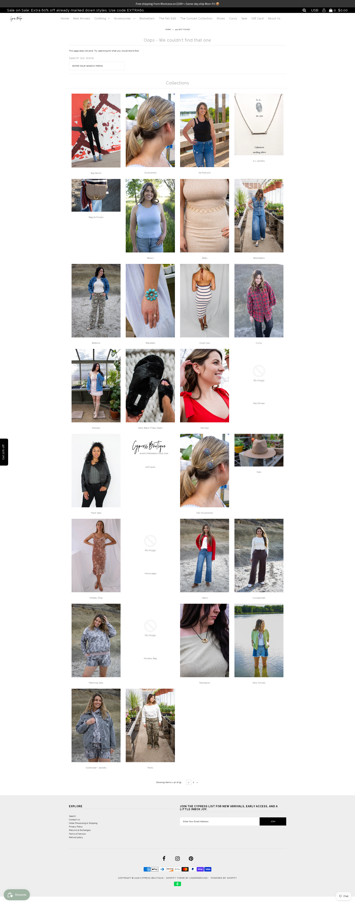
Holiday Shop (96, 598)
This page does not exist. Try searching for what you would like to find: (104, 50)
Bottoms (96, 343)
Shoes (221, 18)
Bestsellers (147, 18)
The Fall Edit (167, 18)
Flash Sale (96, 513)
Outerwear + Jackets (96, 767)
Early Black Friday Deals (150, 428)
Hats (259, 472)
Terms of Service (77, 834)
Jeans (205, 598)
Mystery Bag (150, 658)
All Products (205, 172)
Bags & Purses (96, 217)
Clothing (100, 18)
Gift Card (257, 18)
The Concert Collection (196, 18)
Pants (150, 767)
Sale (244, 18)
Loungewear (259, 598)
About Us (274, 18)
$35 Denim (96, 173)
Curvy (233, 18)
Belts (204, 258)
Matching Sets (96, 682)
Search (72, 816)
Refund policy (76, 837)
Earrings (205, 428)
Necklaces (204, 682)
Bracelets (150, 343)
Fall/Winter (259, 403)
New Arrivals (81, 18)
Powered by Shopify (224, 878)
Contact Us (74, 819)
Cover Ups (205, 343)
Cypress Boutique (152, 878)
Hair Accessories (204, 513)
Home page (150, 573)
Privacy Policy (76, 826)
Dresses (96, 428)
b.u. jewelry (259, 161)
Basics (150, 258)
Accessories (123, 18)
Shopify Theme (175, 878)
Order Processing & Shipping (83, 823)
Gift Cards (150, 467)
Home (65, 18)
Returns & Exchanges (80, 830)
